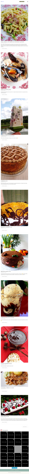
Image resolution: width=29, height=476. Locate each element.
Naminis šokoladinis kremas (6, 363)
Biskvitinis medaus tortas (6, 271)
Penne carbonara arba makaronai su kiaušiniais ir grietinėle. (12, 41)
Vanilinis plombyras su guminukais (7, 135)
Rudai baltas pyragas (5, 416)
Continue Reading (4, 48)
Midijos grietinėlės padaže (6, 89)
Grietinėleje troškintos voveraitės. (7, 387)
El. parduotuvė (22, 1)
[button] (3, 434)
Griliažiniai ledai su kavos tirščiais (7, 317)
